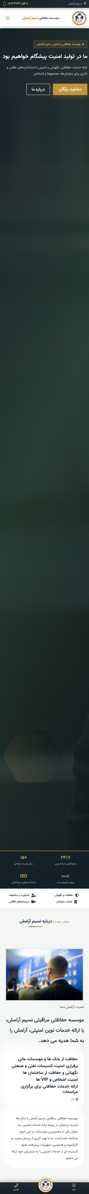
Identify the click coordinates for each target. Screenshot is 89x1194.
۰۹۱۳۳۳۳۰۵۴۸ (17, 3)
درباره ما (38, 89)
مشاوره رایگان (70, 89)
